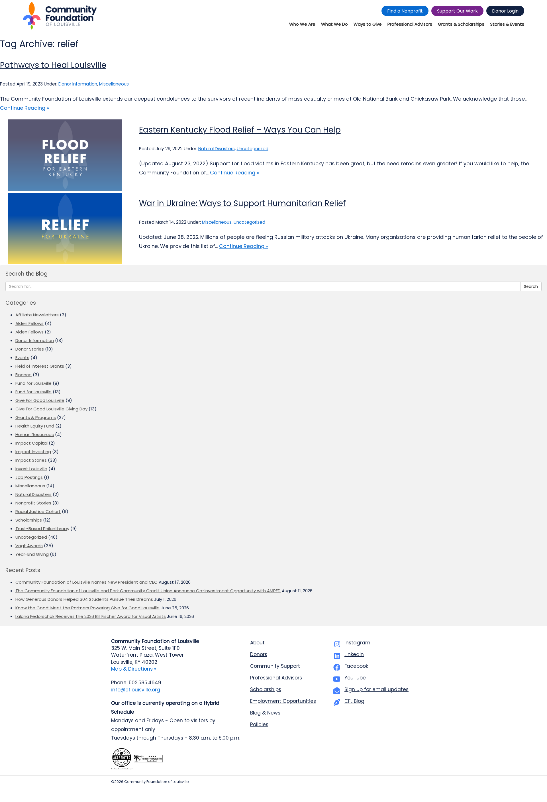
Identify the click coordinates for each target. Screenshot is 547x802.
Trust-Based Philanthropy (42, 529)
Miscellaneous (114, 84)
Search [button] (531, 286)
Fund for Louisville (33, 383)
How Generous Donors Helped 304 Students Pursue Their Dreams (84, 599)
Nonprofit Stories (33, 503)
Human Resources (34, 434)
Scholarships (28, 520)
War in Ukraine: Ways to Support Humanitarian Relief (242, 203)
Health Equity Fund (34, 426)
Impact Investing (33, 452)
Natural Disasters (216, 149)
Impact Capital (31, 443)
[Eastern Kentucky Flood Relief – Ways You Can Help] (65, 155)
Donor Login (505, 11)
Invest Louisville (31, 469)
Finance (23, 375)
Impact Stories (31, 460)
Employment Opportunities (283, 701)
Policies (259, 724)
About (257, 642)
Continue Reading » (24, 107)
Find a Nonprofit (405, 11)
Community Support (275, 666)
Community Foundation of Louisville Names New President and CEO (86, 582)
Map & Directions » (133, 668)
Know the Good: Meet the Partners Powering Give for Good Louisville (87, 608)
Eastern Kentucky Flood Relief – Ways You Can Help (240, 129)
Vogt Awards (29, 546)
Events (22, 358)
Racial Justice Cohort (38, 511)
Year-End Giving (32, 554)
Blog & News (265, 712)
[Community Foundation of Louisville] (60, 15)
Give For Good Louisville (39, 400)
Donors (258, 654)
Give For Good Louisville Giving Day (51, 409)
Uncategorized (252, 149)
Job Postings (29, 477)
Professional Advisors (276, 677)
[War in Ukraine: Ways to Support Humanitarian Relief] (65, 228)
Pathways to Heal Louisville (53, 65)
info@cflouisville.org (135, 689)
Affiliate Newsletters (37, 315)
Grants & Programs (35, 417)
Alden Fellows (29, 323)
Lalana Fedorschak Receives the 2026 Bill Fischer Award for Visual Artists (90, 616)
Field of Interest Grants (39, 366)
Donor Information (77, 84)
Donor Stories (29, 349)
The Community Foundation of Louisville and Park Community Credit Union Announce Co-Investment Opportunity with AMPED (148, 591)
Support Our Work (457, 11)
